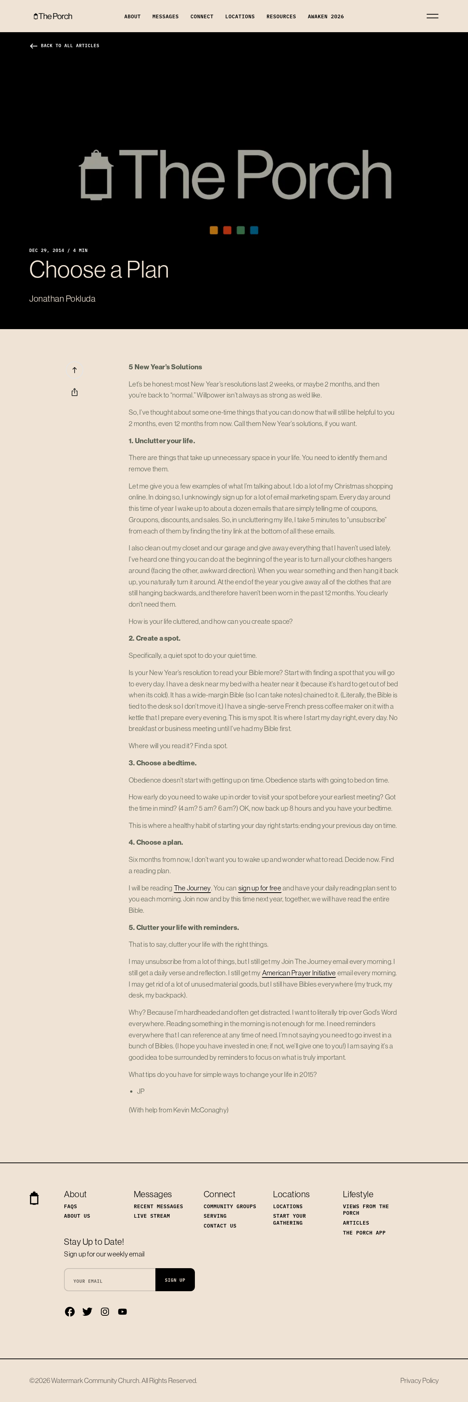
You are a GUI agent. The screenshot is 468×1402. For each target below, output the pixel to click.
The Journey (192, 887)
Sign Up (175, 1280)
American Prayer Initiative (299, 972)
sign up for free (259, 887)
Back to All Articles (64, 45)
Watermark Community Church (95, 1380)
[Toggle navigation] (432, 16)
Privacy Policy (419, 1380)
